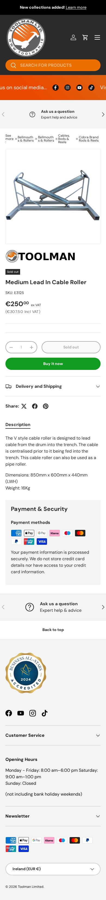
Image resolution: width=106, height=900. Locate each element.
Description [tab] (17, 424)
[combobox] (53, 65)
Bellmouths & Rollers (26, 139)
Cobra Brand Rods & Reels (89, 139)
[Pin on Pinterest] (45, 406)
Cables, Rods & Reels (64, 139)
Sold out (71, 347)
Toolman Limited (30, 887)
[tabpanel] (53, 463)
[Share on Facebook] (34, 406)
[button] (85, 37)
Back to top (53, 629)
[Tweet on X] (23, 406)
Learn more (76, 7)
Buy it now (53, 363)
